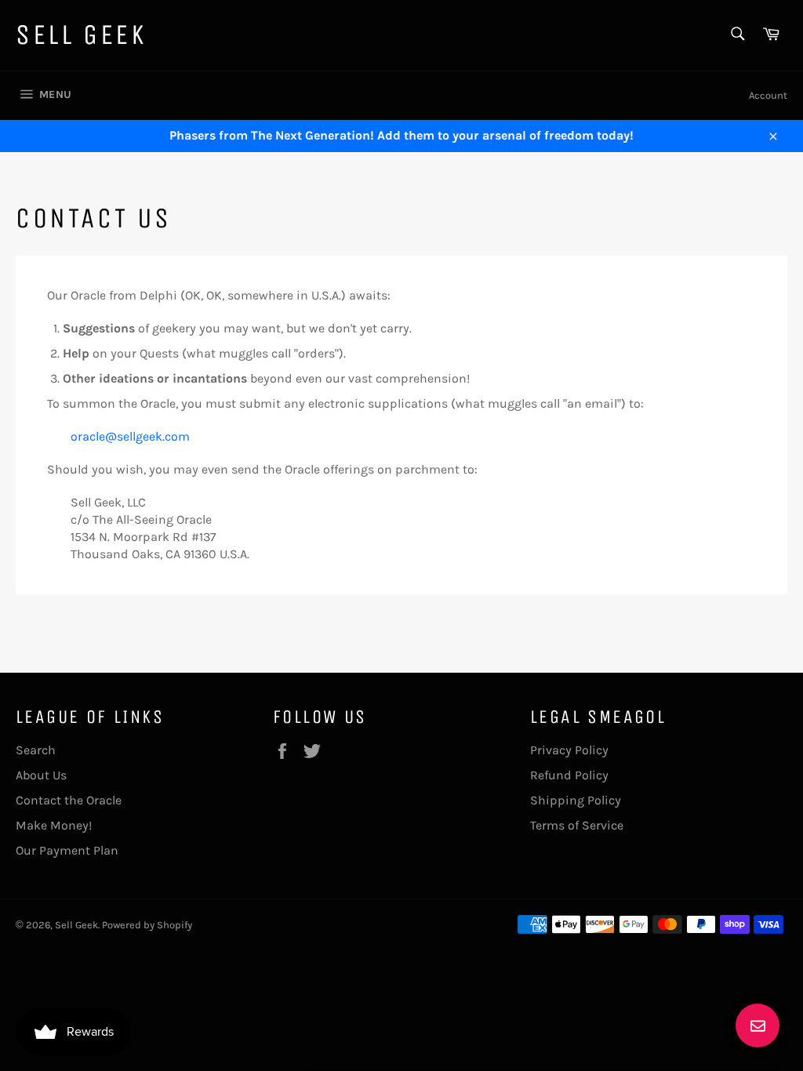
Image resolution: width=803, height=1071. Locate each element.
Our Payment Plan (67, 850)
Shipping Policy (575, 800)
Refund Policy (569, 775)
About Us (41, 775)
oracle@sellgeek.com (130, 436)
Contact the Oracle (69, 800)
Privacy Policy (569, 749)
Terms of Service (576, 825)
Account (768, 95)
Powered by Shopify (147, 925)
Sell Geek (81, 35)
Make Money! (54, 825)
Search (36, 749)
